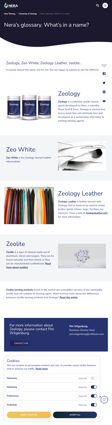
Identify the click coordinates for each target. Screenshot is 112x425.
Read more (42, 368)
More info (83, 378)
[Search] (97, 5)
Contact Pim (21, 343)
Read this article (69, 297)
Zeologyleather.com (97, 213)
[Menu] (105, 5)
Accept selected (29, 415)
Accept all (75, 415)
